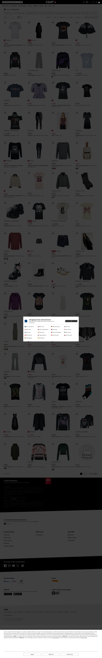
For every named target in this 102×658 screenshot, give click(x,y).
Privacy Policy (84, 637)
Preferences (70, 654)
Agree (32, 654)
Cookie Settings (56, 637)
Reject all (51, 654)
